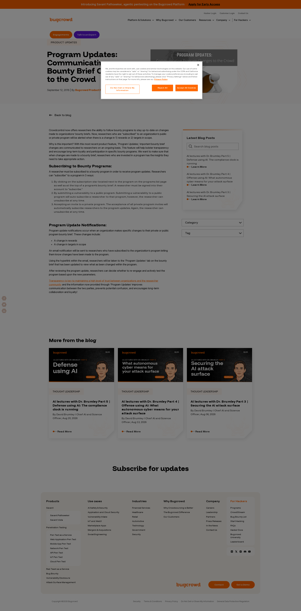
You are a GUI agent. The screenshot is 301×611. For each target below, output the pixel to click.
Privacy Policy (161, 79)
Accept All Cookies (186, 88)
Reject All (163, 88)
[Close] (198, 64)
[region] (152, 80)
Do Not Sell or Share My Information (122, 89)
